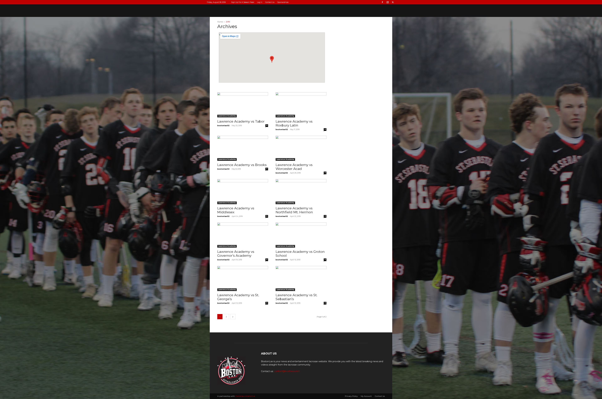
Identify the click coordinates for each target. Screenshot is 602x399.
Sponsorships (282, 2)
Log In (259, 2)
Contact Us (269, 2)
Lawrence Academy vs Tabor (240, 121)
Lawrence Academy (227, 116)
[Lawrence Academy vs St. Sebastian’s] (301, 278)
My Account (366, 396)
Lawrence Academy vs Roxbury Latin (294, 123)
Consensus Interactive (245, 396)
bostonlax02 (223, 125)
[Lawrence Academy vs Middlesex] (242, 191)
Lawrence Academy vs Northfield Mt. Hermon (294, 210)
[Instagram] (387, 2)
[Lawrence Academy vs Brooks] (242, 148)
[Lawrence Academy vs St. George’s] (242, 278)
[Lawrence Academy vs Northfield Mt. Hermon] (301, 191)
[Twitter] (392, 2)
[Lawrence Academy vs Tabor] (242, 104)
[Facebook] (382, 2)
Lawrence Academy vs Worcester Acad (294, 167)
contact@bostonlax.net (287, 371)
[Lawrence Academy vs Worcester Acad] (301, 148)
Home (220, 22)
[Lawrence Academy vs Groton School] (301, 235)
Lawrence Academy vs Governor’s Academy (235, 253)
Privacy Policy (351, 396)
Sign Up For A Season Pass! (242, 2)
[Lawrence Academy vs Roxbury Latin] (301, 104)
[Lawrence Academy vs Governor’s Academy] (242, 235)
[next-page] (232, 316)
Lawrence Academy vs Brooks (242, 165)
